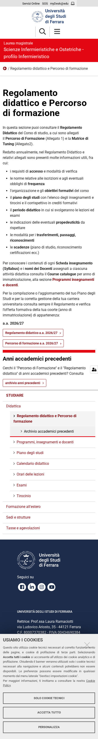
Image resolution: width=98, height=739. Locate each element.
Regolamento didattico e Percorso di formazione (44, 419)
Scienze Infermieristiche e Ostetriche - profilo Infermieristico (44, 50)
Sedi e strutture (18, 517)
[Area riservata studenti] (73, 3)
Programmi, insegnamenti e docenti (45, 442)
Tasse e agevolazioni (23, 528)
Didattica (5, 69)
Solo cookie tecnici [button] (49, 698)
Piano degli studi (30, 453)
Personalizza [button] (49, 727)
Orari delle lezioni (30, 474)
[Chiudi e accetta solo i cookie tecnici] (87, 645)
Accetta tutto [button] (49, 712)
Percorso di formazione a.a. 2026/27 (31, 343)
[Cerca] (42, 32)
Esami (22, 485)
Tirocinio (24, 496)
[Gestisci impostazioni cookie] (94, 370)
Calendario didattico (33, 463)
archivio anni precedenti (22, 383)
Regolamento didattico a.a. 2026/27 (31, 333)
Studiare (14, 395)
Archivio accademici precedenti (49, 431)
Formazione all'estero (23, 506)
